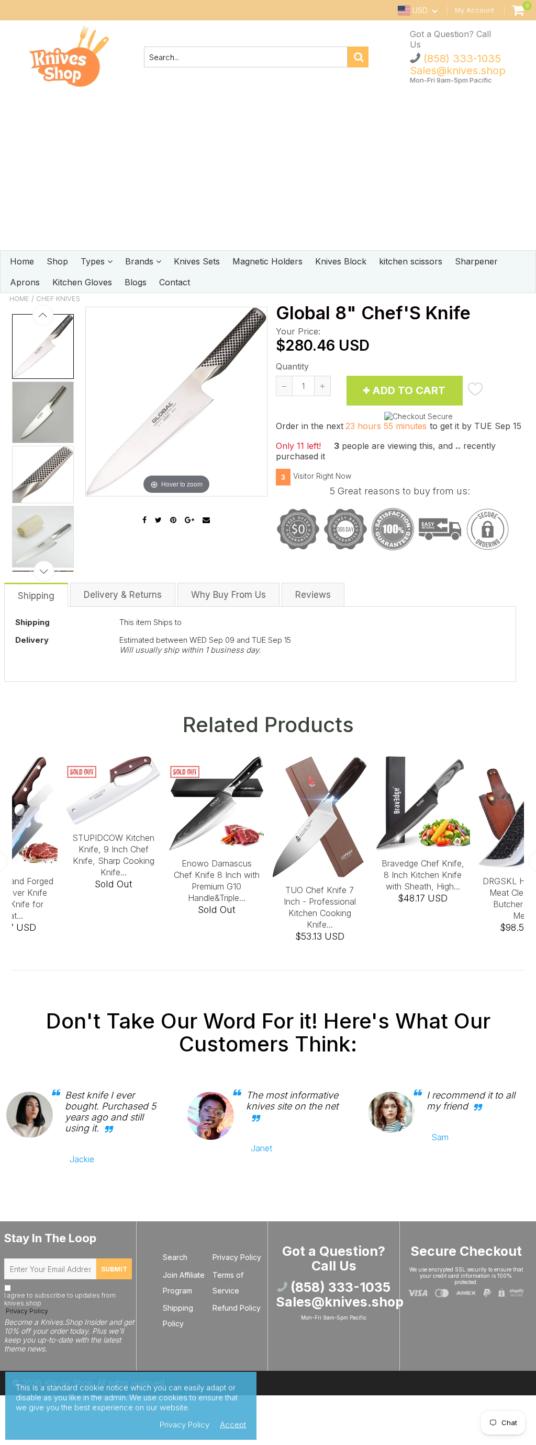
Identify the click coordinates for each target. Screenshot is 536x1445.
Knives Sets (197, 261)
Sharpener (476, 261)
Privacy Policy (26, 1311)
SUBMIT (114, 1269)
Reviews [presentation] (313, 594)
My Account (474, 10)
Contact (174, 282)
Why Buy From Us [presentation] (228, 594)
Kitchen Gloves (82, 282)
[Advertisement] (268, 172)
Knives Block (340, 261)
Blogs (136, 282)
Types (94, 261)
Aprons (25, 282)
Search (175, 1257)
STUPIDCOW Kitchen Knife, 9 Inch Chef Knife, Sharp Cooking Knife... (113, 855)
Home (22, 261)
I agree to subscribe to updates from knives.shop (60, 1303)
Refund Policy (237, 1307)
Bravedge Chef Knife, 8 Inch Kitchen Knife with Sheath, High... (423, 875)
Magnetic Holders (267, 261)
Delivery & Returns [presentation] (123, 594)
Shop (57, 261)
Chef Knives (58, 298)
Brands (140, 261)
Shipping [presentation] (36, 596)
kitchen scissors (410, 261)
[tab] (36, 594)
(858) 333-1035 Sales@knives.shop (458, 64)
